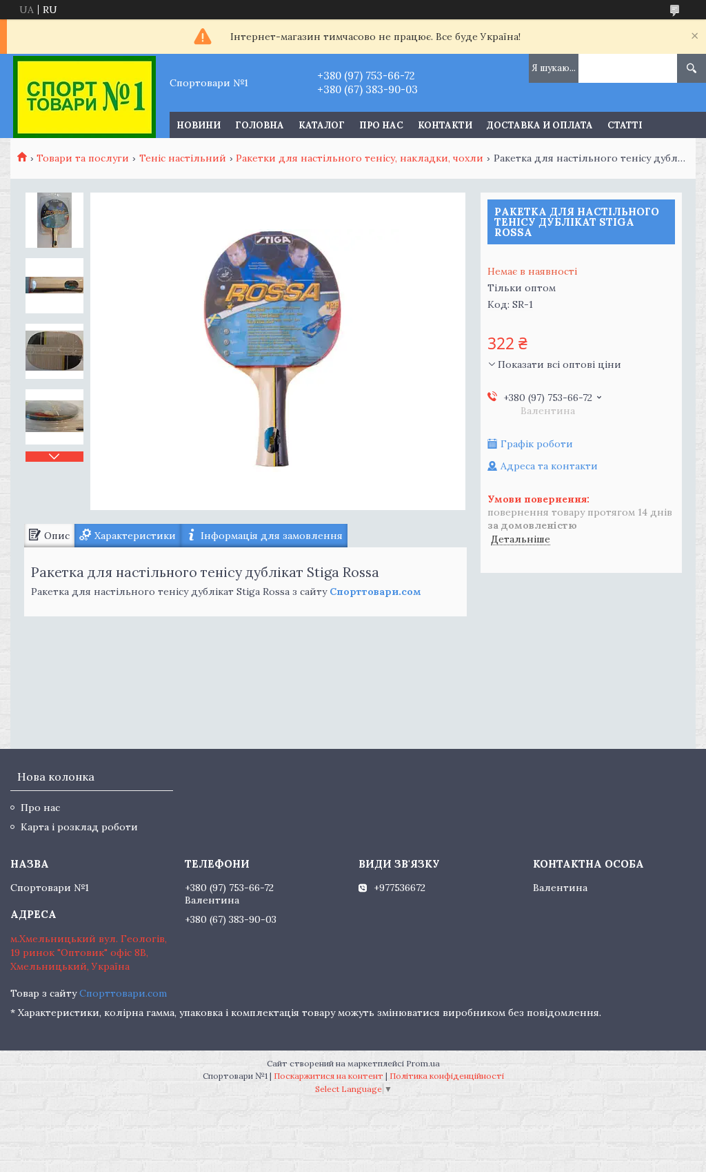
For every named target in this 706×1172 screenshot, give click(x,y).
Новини (198, 125)
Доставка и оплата (540, 125)
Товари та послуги (83, 158)
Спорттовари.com (123, 993)
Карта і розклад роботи (79, 827)
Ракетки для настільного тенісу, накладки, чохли (359, 158)
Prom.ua (423, 1063)
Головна (259, 125)
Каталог (322, 125)
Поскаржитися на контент (328, 1076)
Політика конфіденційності (447, 1076)
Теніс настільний (182, 158)
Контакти (445, 125)
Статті (625, 125)
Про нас (381, 125)
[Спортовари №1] (84, 96)
